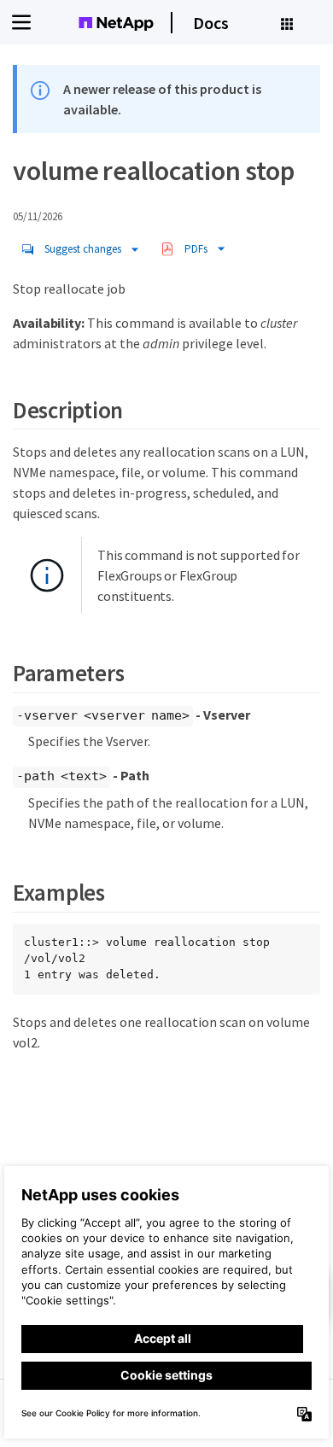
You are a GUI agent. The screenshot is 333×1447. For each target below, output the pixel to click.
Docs (211, 22)
